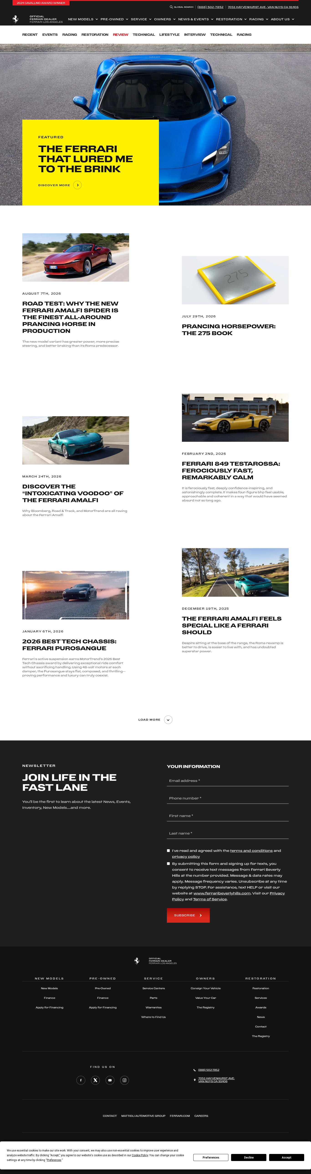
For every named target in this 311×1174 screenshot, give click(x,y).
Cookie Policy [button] (140, 1155)
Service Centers (154, 988)
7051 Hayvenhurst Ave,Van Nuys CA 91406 (263, 7)
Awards (260, 1007)
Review (120, 34)
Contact (261, 1026)
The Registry (205, 1007)
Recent (30, 34)
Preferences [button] (54, 1160)
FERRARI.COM (180, 1116)
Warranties (154, 1007)
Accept (286, 1157)
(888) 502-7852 (211, 6)
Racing (256, 19)
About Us (280, 19)
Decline (249, 1157)
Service (139, 19)
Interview (195, 34)
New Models (81, 19)
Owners (162, 19)
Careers (201, 1116)
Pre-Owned (112, 19)
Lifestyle (169, 34)
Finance (49, 998)
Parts (153, 998)
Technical (144, 34)
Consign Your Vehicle (206, 988)
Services (261, 998)
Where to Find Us (153, 1017)
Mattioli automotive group (143, 1116)
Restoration (229, 19)
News (261, 1017)
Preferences (211, 1157)
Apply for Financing (49, 1007)
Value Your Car (205, 998)
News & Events (193, 19)
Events (50, 34)
